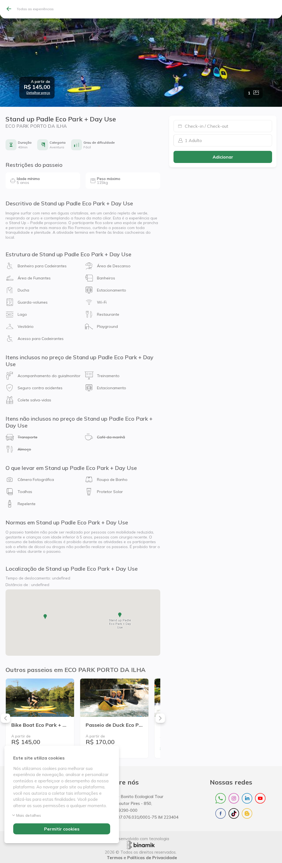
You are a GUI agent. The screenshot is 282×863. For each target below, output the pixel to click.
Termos (115, 857)
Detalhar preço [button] (38, 92)
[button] (37, 87)
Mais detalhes (28, 815)
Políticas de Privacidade (152, 857)
